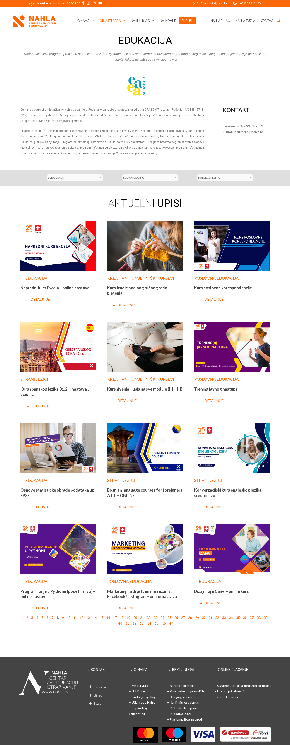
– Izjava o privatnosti (229, 691)
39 (266, 617)
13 (88, 617)
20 (135, 617)
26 (176, 617)
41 (127, 623)
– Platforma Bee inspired (184, 719)
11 (75, 617)
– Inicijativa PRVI (179, 714)
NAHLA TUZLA (245, 20)
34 (231, 617)
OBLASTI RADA (110, 20)
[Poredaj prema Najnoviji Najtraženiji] (225, 177)
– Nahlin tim (137, 691)
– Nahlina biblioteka (181, 685)
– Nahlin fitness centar (183, 702)
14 (95, 617)
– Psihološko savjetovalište (186, 691)
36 (245, 617)
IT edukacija (33, 278)
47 (171, 623)
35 (238, 617)
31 (210, 617)
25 (169, 617)
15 (102, 617)
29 (197, 617)
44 (149, 623)
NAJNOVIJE (168, 20)
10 (68, 617)
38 (259, 617)
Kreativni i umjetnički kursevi (140, 278)
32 (217, 617)
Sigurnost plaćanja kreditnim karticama (244, 685)
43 (142, 623)
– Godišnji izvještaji (142, 697)
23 (155, 617)
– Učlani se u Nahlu (142, 702)
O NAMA (83, 20)
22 (148, 617)
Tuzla (97, 703)
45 (157, 623)
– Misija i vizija (138, 685)
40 (120, 623)
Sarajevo (100, 687)
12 (81, 617)
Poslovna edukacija (216, 278)
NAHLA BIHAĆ (220, 20)
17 (115, 617)
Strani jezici (34, 379)
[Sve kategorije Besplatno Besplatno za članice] (150, 177)
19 (128, 617)
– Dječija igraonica (179, 697)
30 (204, 617)
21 (142, 617)
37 (252, 617)
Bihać (98, 695)
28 (190, 617)
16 (108, 617)
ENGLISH (187, 20)
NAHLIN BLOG (140, 20)
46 (164, 623)
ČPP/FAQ (267, 20)
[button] (278, 20)
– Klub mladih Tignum (182, 708)
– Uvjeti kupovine (227, 697)
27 (183, 617)
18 (122, 617)
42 (134, 623)
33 (224, 617)
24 (162, 617)
